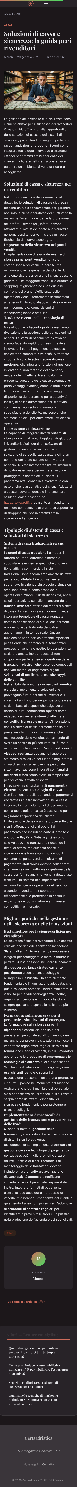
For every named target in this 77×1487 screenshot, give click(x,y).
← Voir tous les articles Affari (25, 1302)
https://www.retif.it (18, 502)
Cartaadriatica (38, 1438)
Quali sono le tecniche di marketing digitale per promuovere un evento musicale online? (33, 1400)
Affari (19, 13)
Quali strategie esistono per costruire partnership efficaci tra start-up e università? (34, 1352)
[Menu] (46, 3)
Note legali (31, 1464)
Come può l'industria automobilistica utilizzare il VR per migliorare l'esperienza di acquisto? (38, 1369)
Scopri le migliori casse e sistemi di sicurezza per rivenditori (33, 1385)
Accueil (8, 13)
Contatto (48, 1464)
